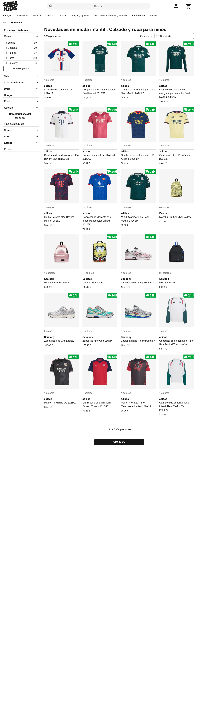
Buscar (98, 6)
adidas (48, 86)
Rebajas (7, 15)
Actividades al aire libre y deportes (110, 15)
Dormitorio (38, 15)
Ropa (50, 15)
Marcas (153, 15)
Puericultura (22, 15)
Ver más (119, 442)
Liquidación (138, 15)
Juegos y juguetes (80, 15)
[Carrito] (188, 6)
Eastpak (164, 213)
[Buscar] (51, 6)
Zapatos (62, 15)
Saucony (126, 279)
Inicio (5, 22)
